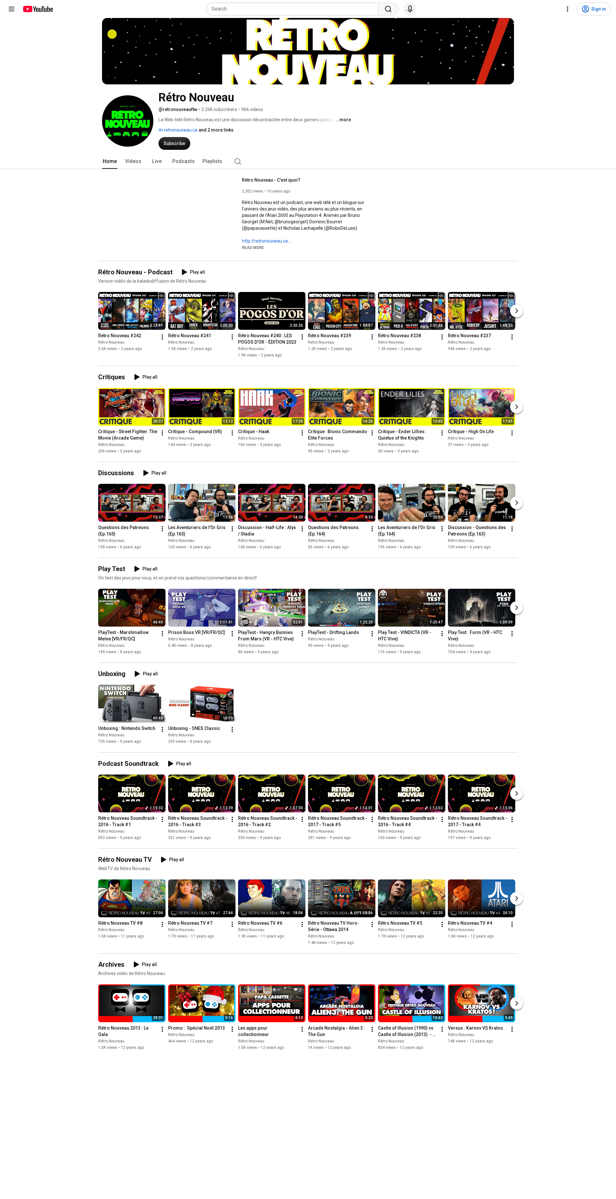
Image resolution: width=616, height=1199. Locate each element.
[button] (253, 247)
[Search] (388, 9)
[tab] (109, 161)
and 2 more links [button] (216, 130)
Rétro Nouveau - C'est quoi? (271, 180)
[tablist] (308, 161)
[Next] (516, 310)
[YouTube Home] (37, 9)
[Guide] (11, 9)
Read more (253, 247)
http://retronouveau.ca (265, 241)
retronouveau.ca (180, 130)
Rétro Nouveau (111, 342)
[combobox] (294, 9)
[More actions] (162, 336)
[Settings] (567, 9)
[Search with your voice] (410, 9)
